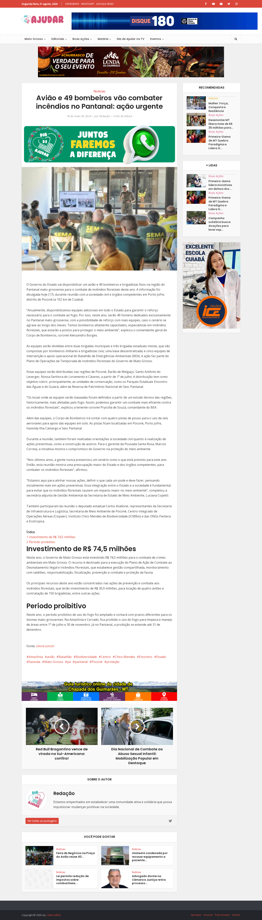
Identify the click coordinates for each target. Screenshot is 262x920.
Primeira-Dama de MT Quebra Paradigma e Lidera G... (219, 142)
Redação (104, 116)
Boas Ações (81, 39)
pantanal (81, 662)
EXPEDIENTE (72, 4)
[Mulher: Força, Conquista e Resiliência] (197, 102)
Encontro (145, 657)
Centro (106, 657)
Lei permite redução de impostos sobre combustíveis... (72, 879)
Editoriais (57, 39)
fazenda (34, 662)
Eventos (155, 39)
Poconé (97, 662)
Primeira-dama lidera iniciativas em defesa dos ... (220, 185)
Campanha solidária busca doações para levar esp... (219, 224)
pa (69, 662)
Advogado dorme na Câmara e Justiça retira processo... (149, 879)
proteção (112, 662)
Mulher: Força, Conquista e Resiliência (218, 107)
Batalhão (65, 657)
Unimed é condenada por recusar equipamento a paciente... (150, 856)
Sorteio (236, 915)
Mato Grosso (34, 39)
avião (51, 657)
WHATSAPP (87, 4)
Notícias (99, 91)
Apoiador (196, 915)
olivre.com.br (45, 646)
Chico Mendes (125, 657)
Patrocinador (222, 915)
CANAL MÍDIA (53, 915)
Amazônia (36, 657)
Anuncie (208, 915)
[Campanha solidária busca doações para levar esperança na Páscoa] (197, 217)
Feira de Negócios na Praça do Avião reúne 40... (75, 855)
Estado (161, 657)
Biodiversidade (86, 657)
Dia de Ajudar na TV (130, 39)
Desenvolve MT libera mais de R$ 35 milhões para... (220, 124)
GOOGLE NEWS (105, 4)
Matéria (103, 39)
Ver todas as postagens (42, 821)
